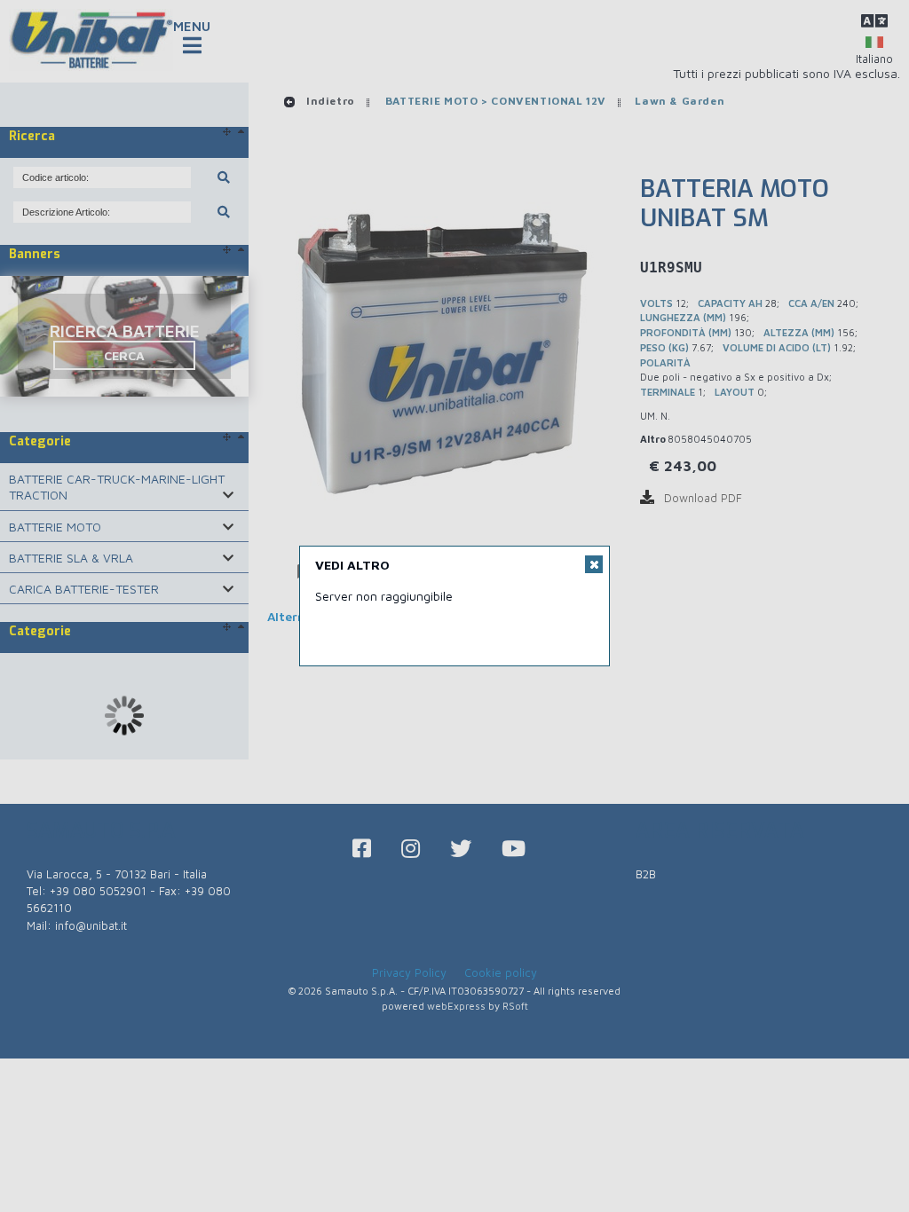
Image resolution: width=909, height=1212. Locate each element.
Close (594, 564)
